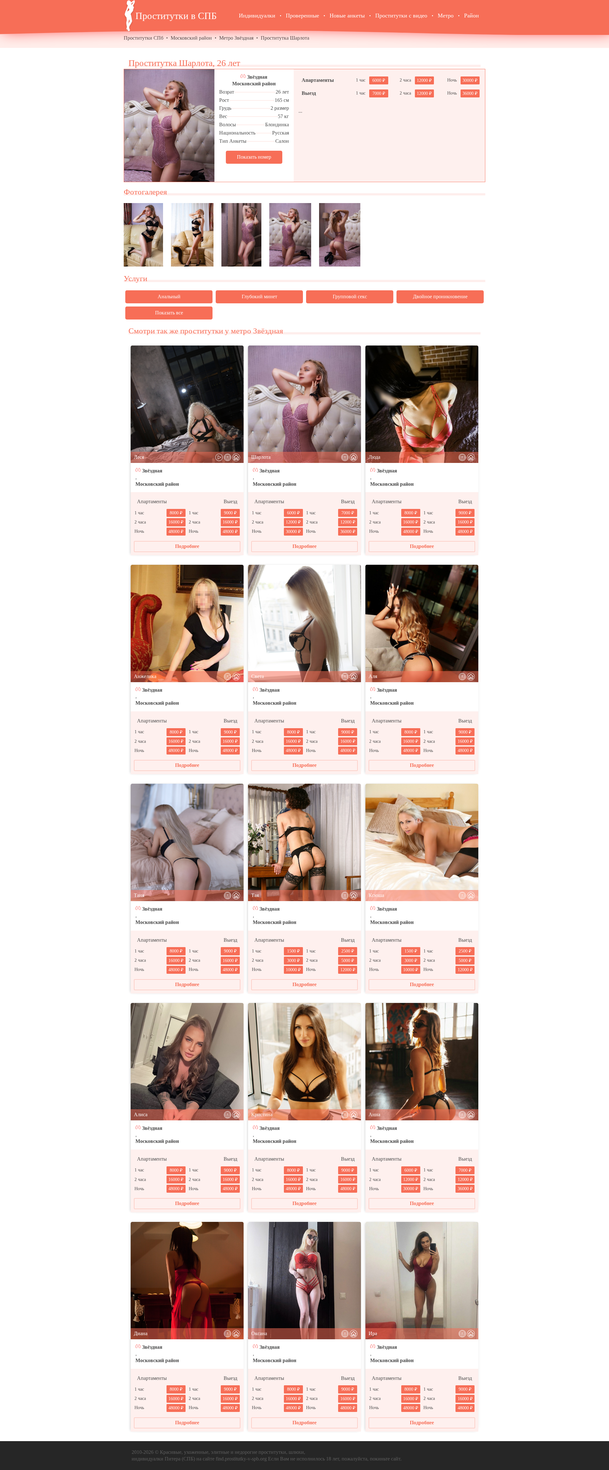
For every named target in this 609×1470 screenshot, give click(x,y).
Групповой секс (350, 296)
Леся (139, 457)
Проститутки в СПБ (176, 15)
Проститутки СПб (143, 38)
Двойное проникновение (440, 296)
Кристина (261, 1114)
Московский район (191, 38)
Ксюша (376, 895)
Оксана (259, 1333)
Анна (374, 1114)
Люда (374, 457)
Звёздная (257, 77)
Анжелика (145, 676)
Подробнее (187, 546)
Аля (373, 676)
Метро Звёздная (236, 38)
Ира (373, 1333)
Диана (140, 1333)
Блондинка (277, 124)
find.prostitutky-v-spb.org (241, 1458)
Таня (139, 895)
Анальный (169, 296)
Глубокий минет (259, 296)
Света (257, 676)
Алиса (140, 1114)
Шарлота (261, 457)
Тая (255, 895)
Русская (280, 132)
